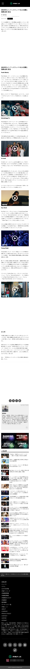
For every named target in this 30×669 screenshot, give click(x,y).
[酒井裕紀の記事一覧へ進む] (5, 409)
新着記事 (4, 582)
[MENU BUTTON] (3, 3)
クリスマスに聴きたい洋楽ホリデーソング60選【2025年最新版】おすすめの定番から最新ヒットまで (18, 514)
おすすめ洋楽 (5, 588)
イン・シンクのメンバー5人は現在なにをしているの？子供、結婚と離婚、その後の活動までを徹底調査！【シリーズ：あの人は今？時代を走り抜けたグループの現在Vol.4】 (19, 479)
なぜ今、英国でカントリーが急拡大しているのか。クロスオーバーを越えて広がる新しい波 (18, 503)
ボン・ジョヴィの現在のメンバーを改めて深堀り (18, 536)
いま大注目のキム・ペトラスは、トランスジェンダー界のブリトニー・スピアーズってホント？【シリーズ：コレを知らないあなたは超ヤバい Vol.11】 (18, 549)
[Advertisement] (15, 49)
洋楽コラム (10, 18)
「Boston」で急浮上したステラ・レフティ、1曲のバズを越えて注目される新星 (18, 455)
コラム (3, 586)
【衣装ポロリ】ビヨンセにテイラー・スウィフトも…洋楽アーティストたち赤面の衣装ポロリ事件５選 (19, 520)
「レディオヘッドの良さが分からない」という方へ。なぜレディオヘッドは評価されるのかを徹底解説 (18, 493)
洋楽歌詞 (4, 600)
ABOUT (4, 609)
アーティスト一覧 (6, 604)
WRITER (4, 618)
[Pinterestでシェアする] (19, 400)
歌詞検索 (4, 602)
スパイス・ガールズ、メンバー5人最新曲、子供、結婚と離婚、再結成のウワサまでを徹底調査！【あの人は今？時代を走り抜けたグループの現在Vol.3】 (19, 543)
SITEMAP (4, 620)
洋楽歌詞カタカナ (6, 597)
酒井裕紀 (5, 14)
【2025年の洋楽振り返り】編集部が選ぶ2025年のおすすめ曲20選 (18, 560)
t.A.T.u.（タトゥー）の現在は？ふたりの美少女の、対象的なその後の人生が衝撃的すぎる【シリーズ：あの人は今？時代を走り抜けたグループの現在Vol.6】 (18, 486)
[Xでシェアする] (10, 400)
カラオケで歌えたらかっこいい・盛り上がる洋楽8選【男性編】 (18, 565)
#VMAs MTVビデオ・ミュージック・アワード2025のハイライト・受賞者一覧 (18, 554)
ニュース (4, 584)
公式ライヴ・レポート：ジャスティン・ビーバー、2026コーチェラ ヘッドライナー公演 (19, 525)
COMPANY (5, 611)
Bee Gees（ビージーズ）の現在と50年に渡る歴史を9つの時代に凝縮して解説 (19, 471)
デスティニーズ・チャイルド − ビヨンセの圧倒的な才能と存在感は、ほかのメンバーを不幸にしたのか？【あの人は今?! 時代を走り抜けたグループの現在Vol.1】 (18, 531)
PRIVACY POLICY (6, 613)
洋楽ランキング (6, 591)
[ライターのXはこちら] (27, 427)
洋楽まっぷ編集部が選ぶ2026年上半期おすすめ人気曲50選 (18, 460)
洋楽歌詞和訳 (5, 595)
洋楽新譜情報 (5, 593)
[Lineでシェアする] (16, 400)
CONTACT (4, 616)
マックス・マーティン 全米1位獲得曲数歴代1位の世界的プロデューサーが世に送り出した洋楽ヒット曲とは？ (19, 509)
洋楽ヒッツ (5, 606)
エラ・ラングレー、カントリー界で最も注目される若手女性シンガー (18, 465)
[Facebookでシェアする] (13, 400)
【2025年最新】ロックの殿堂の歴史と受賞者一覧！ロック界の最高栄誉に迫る (18, 497)
